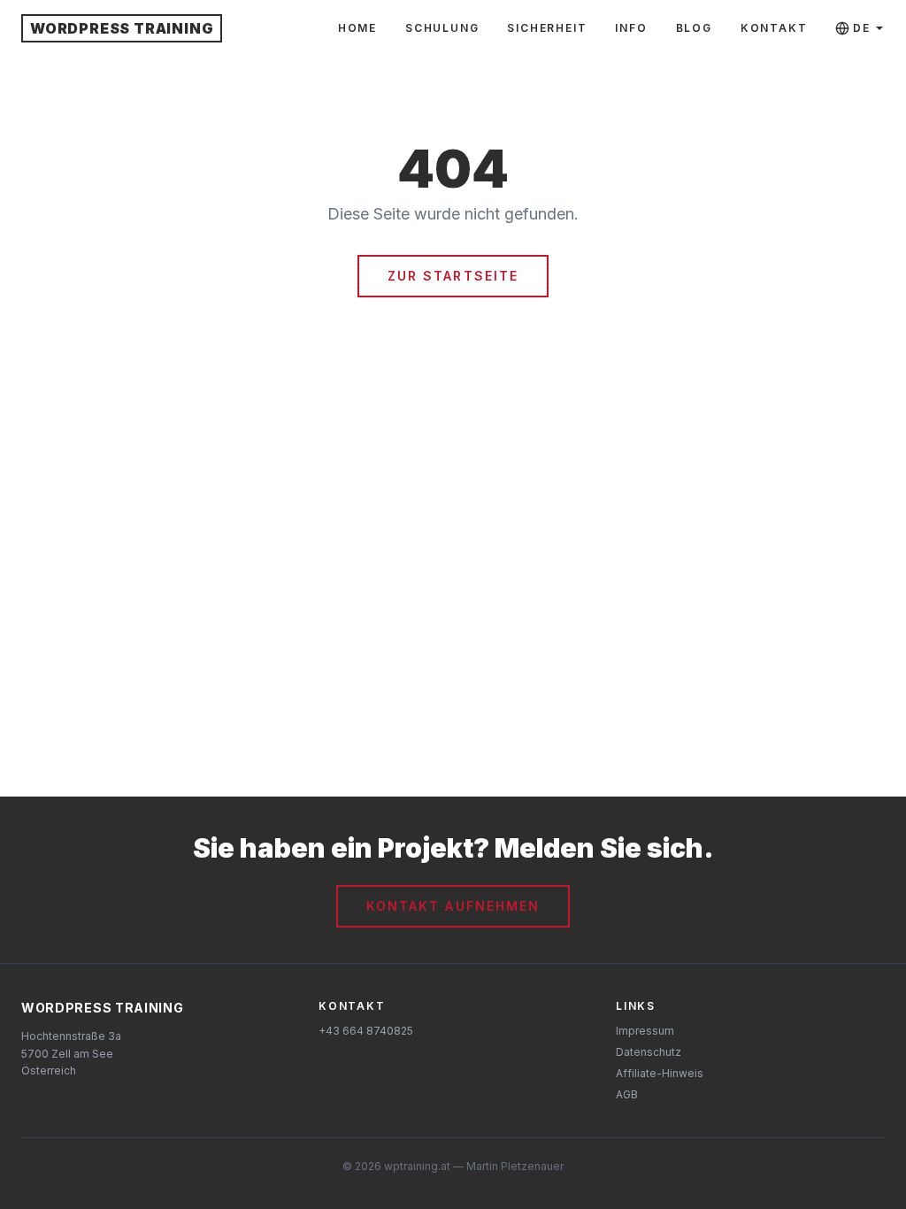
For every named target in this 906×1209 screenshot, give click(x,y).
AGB (627, 1094)
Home (357, 28)
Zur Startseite (453, 275)
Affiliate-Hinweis (659, 1073)
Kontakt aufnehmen (453, 905)
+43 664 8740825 (366, 1030)
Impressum (645, 1030)
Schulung (442, 28)
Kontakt (774, 28)
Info (631, 28)
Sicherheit (547, 28)
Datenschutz (648, 1052)
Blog (694, 28)
